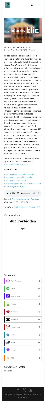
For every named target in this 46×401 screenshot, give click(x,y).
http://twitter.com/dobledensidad (18, 177)
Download (35, 199)
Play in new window (20, 199)
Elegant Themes (23, 394)
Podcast (32, 50)
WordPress (23, 397)
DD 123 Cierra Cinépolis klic (17, 47)
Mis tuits (8, 371)
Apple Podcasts (20, 207)
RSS (38, 207)
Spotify (32, 207)
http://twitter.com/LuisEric (15, 180)
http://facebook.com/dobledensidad (19, 174)
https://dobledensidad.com (16, 164)
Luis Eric (10, 50)
